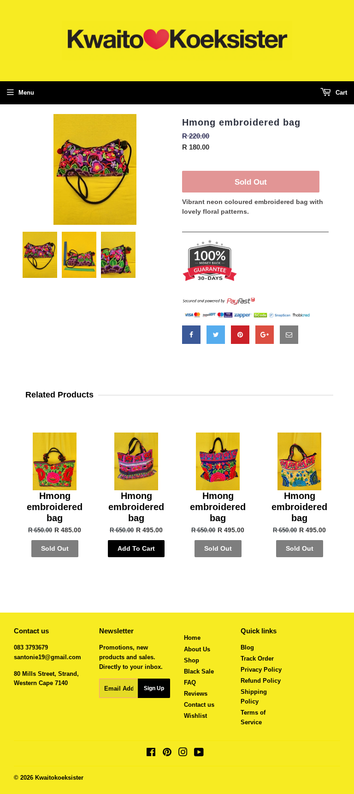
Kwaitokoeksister (59, 777)
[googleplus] (264, 334)
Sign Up (154, 688)
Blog (247, 647)
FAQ (190, 682)
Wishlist (195, 715)
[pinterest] (240, 334)
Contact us (199, 704)
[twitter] (215, 334)
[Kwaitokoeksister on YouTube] (199, 753)
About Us (197, 649)
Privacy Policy (261, 669)
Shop (191, 660)
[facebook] (191, 334)
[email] (289, 334)
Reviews (195, 693)
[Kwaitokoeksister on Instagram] (183, 753)
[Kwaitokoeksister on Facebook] (151, 753)
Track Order (257, 658)
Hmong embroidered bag (241, 122)
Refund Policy (261, 680)
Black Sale (199, 671)
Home (192, 637)
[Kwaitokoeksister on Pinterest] (167, 753)
